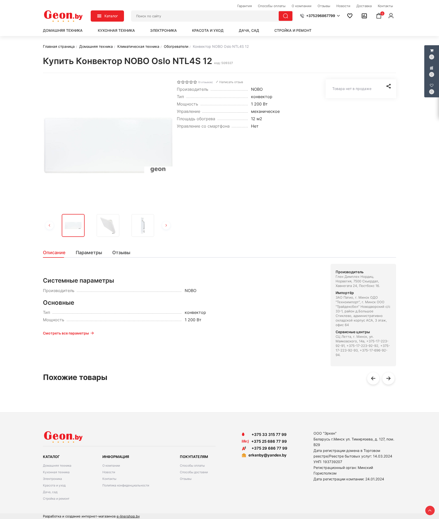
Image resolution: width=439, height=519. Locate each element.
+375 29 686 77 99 (267, 448)
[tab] (57, 253)
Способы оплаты (192, 465)
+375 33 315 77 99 (267, 434)
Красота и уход (208, 30)
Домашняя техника (63, 30)
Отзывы (186, 479)
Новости (108, 472)
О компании (111, 465)
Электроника (163, 30)
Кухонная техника (116, 30)
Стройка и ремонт (292, 30)
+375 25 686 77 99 (269, 441)
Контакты (109, 479)
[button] (320, 16)
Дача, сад (249, 30)
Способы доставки (194, 472)
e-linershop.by (128, 516)
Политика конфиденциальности (125, 485)
